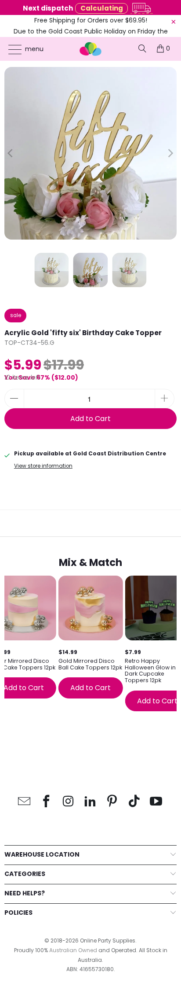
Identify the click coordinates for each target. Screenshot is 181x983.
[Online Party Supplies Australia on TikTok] (134, 802)
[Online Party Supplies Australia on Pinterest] (112, 802)
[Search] (142, 48)
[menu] (10, 49)
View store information (43, 465)
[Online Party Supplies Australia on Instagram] (68, 802)
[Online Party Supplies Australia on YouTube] (156, 802)
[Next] (170, 153)
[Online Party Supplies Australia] (90, 49)
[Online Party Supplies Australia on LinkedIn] (90, 802)
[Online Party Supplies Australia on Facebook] (46, 802)
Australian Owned (73, 950)
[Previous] (11, 153)
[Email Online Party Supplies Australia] (24, 802)
